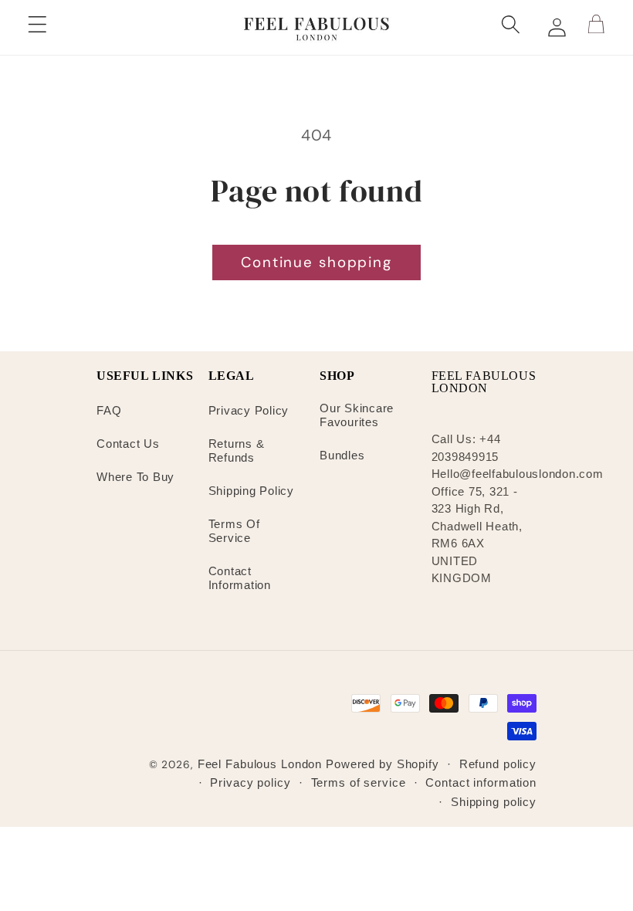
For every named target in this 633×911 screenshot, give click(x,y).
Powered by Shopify (382, 763)
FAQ (108, 410)
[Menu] (40, 27)
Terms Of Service (234, 530)
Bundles (342, 455)
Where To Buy (135, 476)
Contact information (481, 782)
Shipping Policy (251, 490)
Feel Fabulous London (260, 763)
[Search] (514, 27)
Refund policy (498, 763)
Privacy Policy (248, 410)
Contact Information (239, 577)
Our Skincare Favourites (357, 414)
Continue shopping (316, 262)
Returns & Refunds (236, 450)
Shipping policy (494, 801)
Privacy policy (250, 782)
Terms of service (358, 782)
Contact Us (128, 443)
